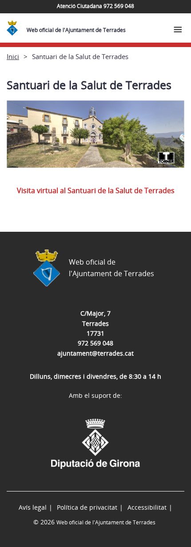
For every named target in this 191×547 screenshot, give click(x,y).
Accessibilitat (147, 507)
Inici (13, 56)
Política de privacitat (87, 507)
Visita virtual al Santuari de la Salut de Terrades (96, 190)
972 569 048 (95, 343)
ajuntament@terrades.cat (95, 353)
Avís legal (33, 507)
